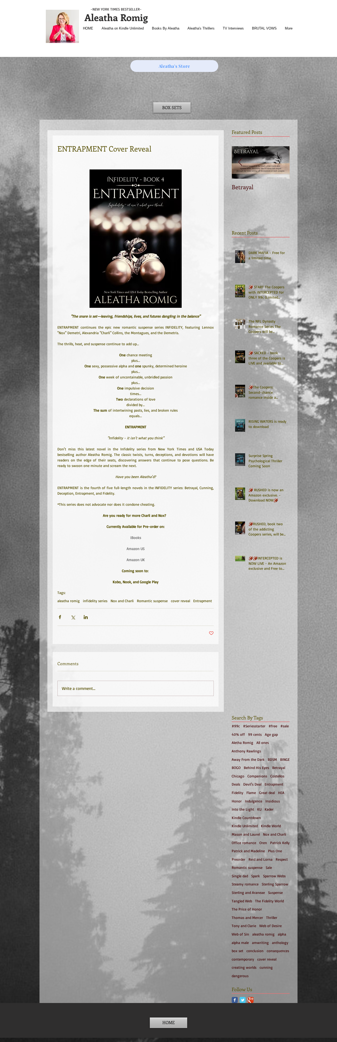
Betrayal (278, 767)
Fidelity (237, 792)
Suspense (275, 892)
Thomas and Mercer (247, 917)
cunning (266, 967)
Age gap (271, 734)
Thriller (271, 917)
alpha (282, 934)
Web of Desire (270, 925)
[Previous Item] (240, 162)
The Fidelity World (269, 901)
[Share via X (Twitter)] (72, 617)
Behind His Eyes (256, 767)
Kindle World (271, 826)
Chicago (238, 776)
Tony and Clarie (244, 925)
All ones (262, 742)
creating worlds (244, 967)
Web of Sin (240, 934)
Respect (282, 859)
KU (259, 809)
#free (273, 726)
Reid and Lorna (260, 859)
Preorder (238, 859)
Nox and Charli (122, 600)
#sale (284, 726)
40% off (238, 734)
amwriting (260, 942)
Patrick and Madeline (248, 851)
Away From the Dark (248, 759)
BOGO (236, 767)
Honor (237, 801)
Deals (236, 784)
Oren (263, 842)
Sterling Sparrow (275, 884)
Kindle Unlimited (245, 826)
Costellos (277, 776)
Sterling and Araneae (248, 892)
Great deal (267, 792)
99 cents (255, 734)
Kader (269, 809)
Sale (269, 867)
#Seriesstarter (254, 726)
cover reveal (180, 600)
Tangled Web (242, 901)
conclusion (255, 950)
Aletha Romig (242, 742)
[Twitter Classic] (243, 1000)
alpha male (240, 942)
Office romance (244, 842)
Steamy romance (245, 884)
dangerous (240, 975)
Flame (251, 792)
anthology (280, 942)
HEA (281, 792)
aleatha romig (68, 600)
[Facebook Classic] (235, 1000)
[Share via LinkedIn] (85, 617)
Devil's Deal (252, 784)
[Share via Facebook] (59, 617)
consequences (278, 950)
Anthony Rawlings (246, 751)
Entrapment (202, 600)
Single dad (240, 876)
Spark (255, 876)
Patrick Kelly (280, 842)
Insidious (272, 801)
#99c (236, 726)
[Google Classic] (250, 1000)
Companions (257, 776)
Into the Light (243, 809)
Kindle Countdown (246, 817)
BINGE (285, 759)
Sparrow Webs (274, 876)
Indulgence (253, 801)
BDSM (272, 759)
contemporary (243, 959)
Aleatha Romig (116, 17)
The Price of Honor (247, 909)
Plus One (275, 851)
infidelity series (95, 600)
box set (237, 950)
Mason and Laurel (246, 834)
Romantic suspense (152, 600)
